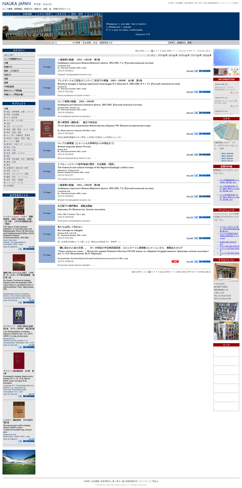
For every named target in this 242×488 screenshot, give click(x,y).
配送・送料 (77, 14)
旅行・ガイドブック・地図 (17, 174)
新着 (190, 42)
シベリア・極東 (13, 141)
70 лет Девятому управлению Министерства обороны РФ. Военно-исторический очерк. (104, 125)
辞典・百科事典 (13, 115)
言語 (8, 123)
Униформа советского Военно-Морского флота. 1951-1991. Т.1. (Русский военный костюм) (105, 63)
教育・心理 (11, 162)
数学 (8, 165)
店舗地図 (27, 14)
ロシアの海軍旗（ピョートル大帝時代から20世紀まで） (88, 143)
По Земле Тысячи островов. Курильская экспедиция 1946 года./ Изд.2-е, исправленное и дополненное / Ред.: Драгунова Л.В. (18, 284)
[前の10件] (139, 51)
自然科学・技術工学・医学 (17, 168)
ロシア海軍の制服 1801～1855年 (77, 101)
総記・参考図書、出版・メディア (20, 112)
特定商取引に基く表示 (193, 3)
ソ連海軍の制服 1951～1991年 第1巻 (80, 59)
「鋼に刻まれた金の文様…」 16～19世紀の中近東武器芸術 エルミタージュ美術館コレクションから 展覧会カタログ (121, 247)
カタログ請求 (44, 14)
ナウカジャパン (11, 14)
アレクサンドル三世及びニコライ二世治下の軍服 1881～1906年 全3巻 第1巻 (100, 80)
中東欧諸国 (9, 86)
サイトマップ (226, 3)
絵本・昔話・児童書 (15, 180)
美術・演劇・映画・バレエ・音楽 (20, 129)
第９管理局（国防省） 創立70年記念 (77, 122)
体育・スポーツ (13, 171)
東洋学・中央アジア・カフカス (19, 144)
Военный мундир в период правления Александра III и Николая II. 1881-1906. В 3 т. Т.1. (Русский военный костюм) (119, 84)
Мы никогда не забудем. (70, 230)
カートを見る (94, 14)
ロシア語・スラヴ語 (15, 120)
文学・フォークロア (15, 126)
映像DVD (8, 67)
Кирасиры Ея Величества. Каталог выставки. (82, 209)
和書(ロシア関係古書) (13, 94)
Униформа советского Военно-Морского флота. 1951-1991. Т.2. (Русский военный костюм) (105, 188)
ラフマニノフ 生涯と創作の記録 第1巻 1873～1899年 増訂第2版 (19, 327)
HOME (171, 3)
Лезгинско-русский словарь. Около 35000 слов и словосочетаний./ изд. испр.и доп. (17, 428)
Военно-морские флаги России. (74, 146)
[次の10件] (166, 51)
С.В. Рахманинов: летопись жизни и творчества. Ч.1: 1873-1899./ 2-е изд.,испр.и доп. (18, 333)
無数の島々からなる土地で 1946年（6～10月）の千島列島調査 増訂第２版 (18, 275)
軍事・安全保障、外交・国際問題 (20, 159)
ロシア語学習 (12, 118)
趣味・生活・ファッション (17, 177)
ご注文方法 (60, 14)
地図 (6, 79)
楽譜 (6, 82)
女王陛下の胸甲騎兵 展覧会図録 (75, 206)
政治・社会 (11, 147)
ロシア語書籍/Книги (13, 59)
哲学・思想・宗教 (14, 132)
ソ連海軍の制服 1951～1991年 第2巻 (80, 185)
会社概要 (179, 3)
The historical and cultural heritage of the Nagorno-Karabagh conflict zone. (96, 167)
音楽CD (7, 75)
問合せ (236, 3)
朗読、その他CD (11, 71)
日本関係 (10, 186)
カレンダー (9, 55)
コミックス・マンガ (15, 183)
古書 (6, 63)
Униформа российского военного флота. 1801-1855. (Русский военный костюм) (100, 105)
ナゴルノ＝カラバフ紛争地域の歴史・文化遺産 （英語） (87, 164)
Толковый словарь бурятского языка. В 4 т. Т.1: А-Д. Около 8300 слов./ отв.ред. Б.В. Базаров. (18, 379)
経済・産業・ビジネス (16, 153)
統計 (8, 156)
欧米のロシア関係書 (13, 90)
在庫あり (181, 42)
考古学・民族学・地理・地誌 (18, 138)
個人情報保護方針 (211, 3)
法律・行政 (11, 150)
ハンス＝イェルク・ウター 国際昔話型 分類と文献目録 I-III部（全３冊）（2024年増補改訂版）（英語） (18, 220)
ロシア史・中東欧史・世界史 (18, 135)
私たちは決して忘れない (71, 226)
